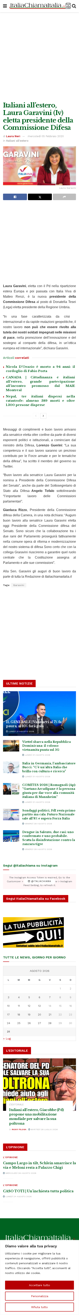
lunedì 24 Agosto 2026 (18, 1196)
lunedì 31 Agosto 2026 (21, 731)
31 (8, 1031)
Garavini (18, 585)
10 (8, 1005)
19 (29, 1014)
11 (19, 1005)
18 (18, 1014)
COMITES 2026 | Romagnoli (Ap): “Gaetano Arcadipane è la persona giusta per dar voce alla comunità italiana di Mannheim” (49, 791)
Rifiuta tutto (39, 1307)
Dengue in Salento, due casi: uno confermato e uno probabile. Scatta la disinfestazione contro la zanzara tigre (48, 838)
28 (49, 1023)
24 (8, 1023)
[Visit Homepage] (39, 6)
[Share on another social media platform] (64, 197)
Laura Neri (13, 136)
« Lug (7, 1038)
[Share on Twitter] (40, 197)
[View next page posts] (43, 416)
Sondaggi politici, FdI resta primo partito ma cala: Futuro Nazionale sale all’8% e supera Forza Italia (48, 814)
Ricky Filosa (19, 1129)
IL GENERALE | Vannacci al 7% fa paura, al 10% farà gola (34, 724)
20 (39, 1014)
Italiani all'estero (17, 140)
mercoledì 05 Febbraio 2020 (46, 136)
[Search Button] (74, 6)
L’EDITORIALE (16, 1104)
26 (29, 1023)
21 (50, 1014)
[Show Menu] (5, 6)
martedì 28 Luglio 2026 (44, 1129)
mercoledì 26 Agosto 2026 (20, 1173)
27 (39, 1023)
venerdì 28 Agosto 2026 (38, 823)
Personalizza (39, 1296)
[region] (39, 1277)
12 (29, 1005)
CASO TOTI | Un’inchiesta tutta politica (38, 1191)
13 (39, 1005)
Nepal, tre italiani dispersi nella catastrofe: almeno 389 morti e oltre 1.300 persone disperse (40, 400)
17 (8, 1014)
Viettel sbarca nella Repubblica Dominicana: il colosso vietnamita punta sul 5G (46, 746)
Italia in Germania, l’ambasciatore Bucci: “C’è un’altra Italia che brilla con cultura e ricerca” (49, 767)
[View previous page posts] (36, 416)
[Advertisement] (39, 55)
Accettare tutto (39, 1285)
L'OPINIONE (10, 1157)
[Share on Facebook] (15, 197)
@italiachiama (40, 881)
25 (18, 1023)
